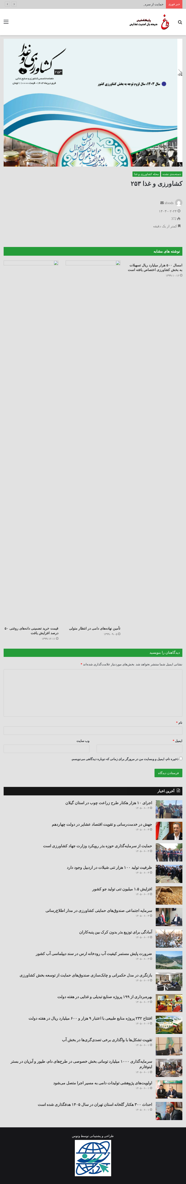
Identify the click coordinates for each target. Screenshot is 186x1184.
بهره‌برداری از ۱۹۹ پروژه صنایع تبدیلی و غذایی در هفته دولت (104, 997)
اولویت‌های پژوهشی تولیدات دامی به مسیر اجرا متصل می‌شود (102, 1083)
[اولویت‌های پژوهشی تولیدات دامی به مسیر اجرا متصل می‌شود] (169, 1089)
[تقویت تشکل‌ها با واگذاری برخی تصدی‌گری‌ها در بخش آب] (169, 1046)
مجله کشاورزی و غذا (146, 174)
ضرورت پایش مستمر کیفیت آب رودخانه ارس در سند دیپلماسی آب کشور (94, 954)
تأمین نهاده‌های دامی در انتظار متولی (94, 628)
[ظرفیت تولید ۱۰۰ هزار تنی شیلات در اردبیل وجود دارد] (169, 874)
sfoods (169, 203)
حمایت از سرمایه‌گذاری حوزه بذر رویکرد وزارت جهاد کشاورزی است (119, 4)
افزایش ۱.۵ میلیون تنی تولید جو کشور (122, 889)
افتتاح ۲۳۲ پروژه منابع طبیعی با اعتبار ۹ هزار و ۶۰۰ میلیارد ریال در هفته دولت (90, 1018)
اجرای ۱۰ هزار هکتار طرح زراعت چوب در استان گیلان (108, 803)
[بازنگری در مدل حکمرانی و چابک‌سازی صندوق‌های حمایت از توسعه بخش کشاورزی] (169, 982)
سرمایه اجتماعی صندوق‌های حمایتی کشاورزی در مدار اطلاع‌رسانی (99, 910)
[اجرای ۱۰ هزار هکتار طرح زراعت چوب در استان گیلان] (169, 809)
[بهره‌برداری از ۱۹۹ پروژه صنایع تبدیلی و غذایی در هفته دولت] (169, 1003)
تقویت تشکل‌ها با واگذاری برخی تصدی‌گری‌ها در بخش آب (107, 1040)
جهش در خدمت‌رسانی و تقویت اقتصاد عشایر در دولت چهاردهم (102, 824)
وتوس (76, 1136)
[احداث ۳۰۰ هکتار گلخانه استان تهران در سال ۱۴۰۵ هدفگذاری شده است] (169, 1111)
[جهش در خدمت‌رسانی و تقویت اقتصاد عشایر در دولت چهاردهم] (169, 831)
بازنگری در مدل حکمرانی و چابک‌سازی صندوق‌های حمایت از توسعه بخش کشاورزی (86, 975)
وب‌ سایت (83, 741)
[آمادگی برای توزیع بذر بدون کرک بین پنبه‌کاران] (169, 939)
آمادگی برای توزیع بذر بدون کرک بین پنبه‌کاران (115, 932)
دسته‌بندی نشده (172, 174)
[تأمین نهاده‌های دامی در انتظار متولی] (93, 442)
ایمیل (177, 741)
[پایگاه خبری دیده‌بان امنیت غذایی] (148, 22)
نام (179, 722)
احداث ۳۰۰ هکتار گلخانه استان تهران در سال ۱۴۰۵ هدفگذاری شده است (95, 1104)
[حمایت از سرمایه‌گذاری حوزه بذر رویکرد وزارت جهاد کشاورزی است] (169, 852)
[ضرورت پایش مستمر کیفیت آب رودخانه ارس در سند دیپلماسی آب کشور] (169, 960)
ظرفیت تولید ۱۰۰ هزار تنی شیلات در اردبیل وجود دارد (109, 867)
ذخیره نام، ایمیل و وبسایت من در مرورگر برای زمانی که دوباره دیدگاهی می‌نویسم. (124, 759)
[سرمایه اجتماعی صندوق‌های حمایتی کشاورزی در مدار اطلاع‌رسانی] (169, 917)
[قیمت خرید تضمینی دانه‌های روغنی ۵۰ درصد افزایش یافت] (31, 442)
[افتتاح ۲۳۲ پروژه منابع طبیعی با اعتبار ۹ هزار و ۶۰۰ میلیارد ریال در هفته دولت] (169, 1025)
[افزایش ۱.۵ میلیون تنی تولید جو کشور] (169, 895)
